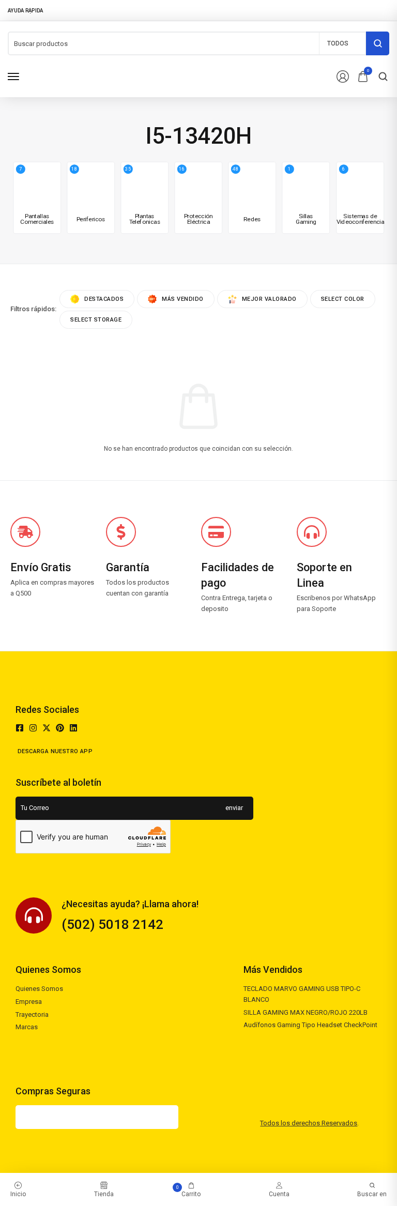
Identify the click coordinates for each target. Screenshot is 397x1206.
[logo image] (68, 76)
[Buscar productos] (377, 43)
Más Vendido (183, 299)
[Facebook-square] (20, 728)
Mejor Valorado (269, 299)
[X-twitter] (46, 728)
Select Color (342, 299)
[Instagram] (33, 728)
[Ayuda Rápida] (28, 10)
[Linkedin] (73, 728)
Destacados (104, 299)
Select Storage (95, 319)
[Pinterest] (60, 728)
